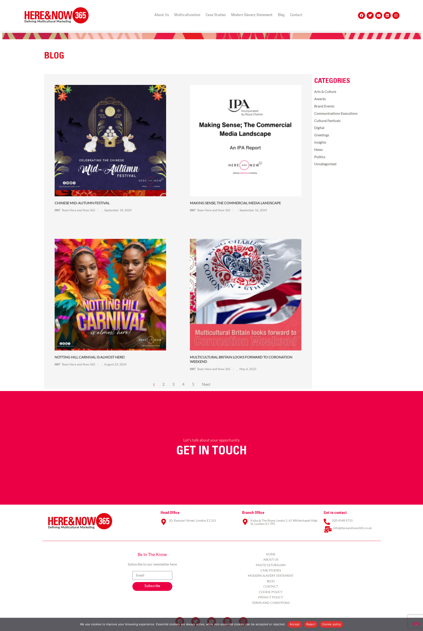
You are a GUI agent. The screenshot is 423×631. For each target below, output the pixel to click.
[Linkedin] (387, 15)
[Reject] (416, 624)
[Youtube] (378, 15)
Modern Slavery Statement (252, 15)
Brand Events (324, 106)
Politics (319, 157)
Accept (295, 624)
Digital (319, 127)
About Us (161, 15)
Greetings (321, 135)
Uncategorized (325, 164)
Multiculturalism (187, 15)
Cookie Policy (270, 592)
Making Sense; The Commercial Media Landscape (235, 203)
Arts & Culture (325, 91)
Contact (296, 15)
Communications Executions (336, 113)
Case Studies (216, 15)
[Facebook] (361, 15)
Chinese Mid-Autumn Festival (82, 203)
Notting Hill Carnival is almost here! (90, 357)
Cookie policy (331, 624)
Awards (320, 99)
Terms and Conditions (270, 603)
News (318, 149)
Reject (310, 624)
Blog (281, 15)
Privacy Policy (270, 597)
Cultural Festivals (327, 120)
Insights (320, 142)
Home (270, 554)
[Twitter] (370, 15)
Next (206, 384)
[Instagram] (395, 15)
